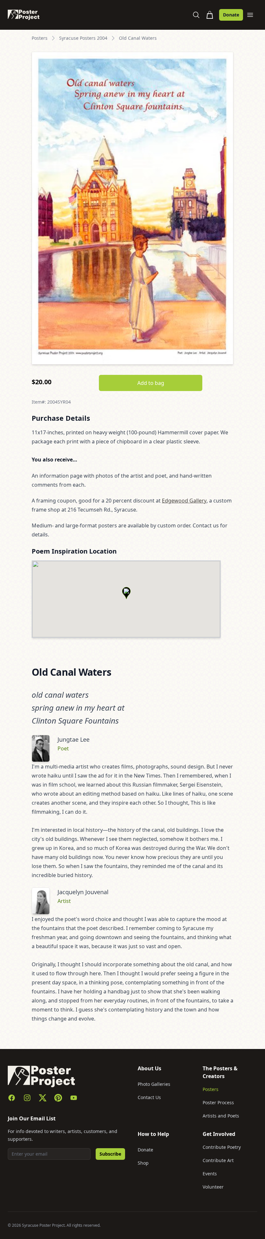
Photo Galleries (154, 1084)
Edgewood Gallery (184, 500)
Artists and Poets (221, 1116)
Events (210, 1173)
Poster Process (218, 1102)
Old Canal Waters (138, 38)
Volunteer (213, 1187)
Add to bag (150, 383)
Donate (231, 15)
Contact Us (149, 1097)
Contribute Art (218, 1160)
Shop (143, 1163)
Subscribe (110, 1154)
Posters (40, 38)
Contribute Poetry (222, 1147)
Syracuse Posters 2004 (83, 38)
